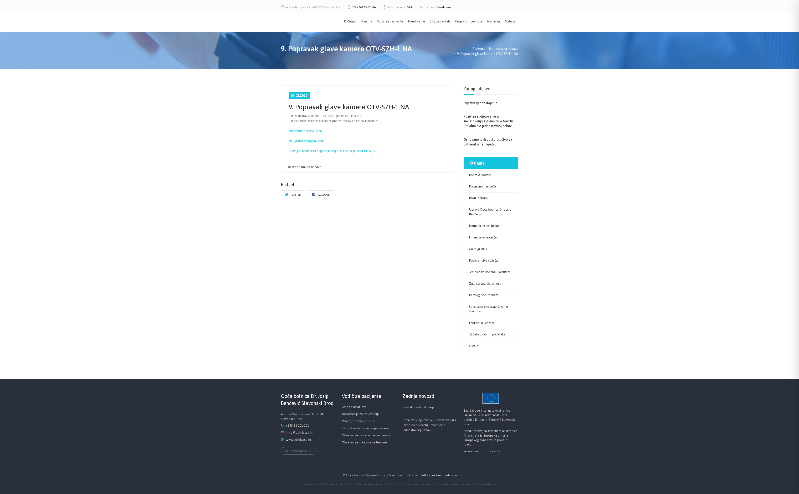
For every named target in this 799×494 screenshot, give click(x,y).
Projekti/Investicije (468, 21)
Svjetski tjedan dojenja (480, 103)
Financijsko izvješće (483, 237)
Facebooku (444, 7)
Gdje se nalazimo (296, 451)
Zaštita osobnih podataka (487, 334)
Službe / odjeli (440, 21)
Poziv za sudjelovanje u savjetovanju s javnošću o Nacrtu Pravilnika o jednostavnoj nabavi (488, 121)
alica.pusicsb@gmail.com (305, 131)
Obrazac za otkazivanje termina (364, 442)
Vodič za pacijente (390, 21)
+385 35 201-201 (367, 7)
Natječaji (493, 21)
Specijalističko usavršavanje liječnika (488, 309)
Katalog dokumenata (484, 295)
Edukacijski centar (481, 323)
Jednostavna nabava (306, 167)
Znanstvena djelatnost (485, 283)
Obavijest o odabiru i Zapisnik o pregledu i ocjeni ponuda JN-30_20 (332, 151)
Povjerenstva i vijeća (483, 260)
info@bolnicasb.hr (299, 432)
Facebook (323, 194)
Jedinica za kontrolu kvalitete (490, 272)
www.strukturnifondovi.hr (482, 451)
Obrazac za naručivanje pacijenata (366, 435)
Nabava (510, 21)
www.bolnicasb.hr (298, 439)
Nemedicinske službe (484, 225)
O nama (366, 21)
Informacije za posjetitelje (361, 414)
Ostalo (473, 346)
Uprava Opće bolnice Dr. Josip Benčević (490, 212)
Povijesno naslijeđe (482, 186)
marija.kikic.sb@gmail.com (306, 141)
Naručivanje (416, 21)
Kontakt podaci (480, 175)
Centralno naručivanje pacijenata (365, 428)
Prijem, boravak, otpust (358, 421)
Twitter (295, 194)
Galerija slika (478, 249)
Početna (350, 21)
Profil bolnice (478, 198)
